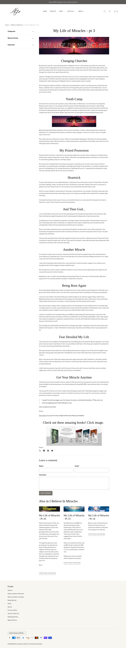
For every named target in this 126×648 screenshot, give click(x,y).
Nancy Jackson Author (20, 644)
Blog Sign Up (12, 600)
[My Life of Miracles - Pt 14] (98, 509)
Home (45, 11)
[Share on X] (40, 451)
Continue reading (47, 573)
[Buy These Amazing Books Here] (74, 445)
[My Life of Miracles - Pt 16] (49, 509)
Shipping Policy (13, 617)
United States (16, 633)
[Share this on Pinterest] (48, 451)
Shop (61, 11)
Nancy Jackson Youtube (16, 597)
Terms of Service (13, 613)
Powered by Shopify (35, 644)
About (80, 11)
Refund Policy (12, 620)
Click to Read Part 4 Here (47, 407)
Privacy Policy (12, 610)
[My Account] (109, 11)
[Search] (104, 11)
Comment (43, 475)
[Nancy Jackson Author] (15, 11)
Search (10, 590)
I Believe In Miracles (17, 25)
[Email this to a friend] (52, 451)
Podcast (53, 11)
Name (41, 466)
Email (77, 466)
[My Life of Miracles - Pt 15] (74, 509)
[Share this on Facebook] (44, 451)
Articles (70, 11)
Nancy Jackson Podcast (16, 594)
